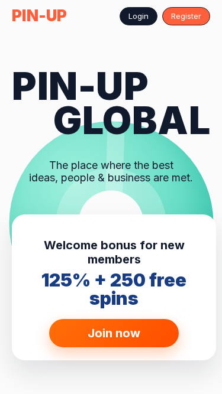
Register (186, 16)
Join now (114, 333)
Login (138, 16)
